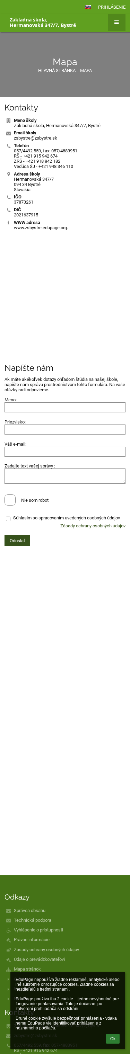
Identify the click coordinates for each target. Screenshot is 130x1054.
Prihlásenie (111, 7)
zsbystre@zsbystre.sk (35, 138)
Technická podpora (32, 920)
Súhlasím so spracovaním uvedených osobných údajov (66, 517)
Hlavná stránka (57, 70)
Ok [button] (112, 1038)
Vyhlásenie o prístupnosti (38, 929)
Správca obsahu (29, 910)
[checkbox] (10, 500)
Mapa (86, 70)
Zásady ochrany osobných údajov (92, 525)
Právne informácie (32, 939)
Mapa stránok (27, 969)
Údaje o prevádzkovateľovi (39, 959)
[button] (88, 7)
